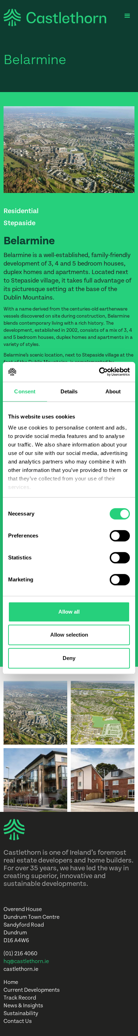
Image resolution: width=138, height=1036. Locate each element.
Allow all (69, 612)
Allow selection (69, 635)
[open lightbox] (35, 713)
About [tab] (113, 391)
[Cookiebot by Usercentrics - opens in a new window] (99, 371)
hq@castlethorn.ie (26, 961)
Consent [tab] (24, 391)
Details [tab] (69, 391)
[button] (127, 16)
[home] (53, 17)
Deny (69, 658)
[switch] (120, 535)
